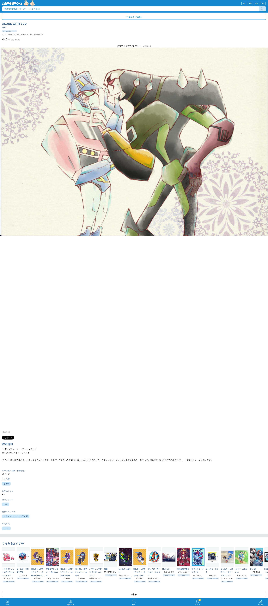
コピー (6, 528)
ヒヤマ (6, 484)
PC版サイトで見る (134, 17)
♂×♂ (5, 504)
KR (256, 3)
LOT (4, 27)
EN (244, 3)
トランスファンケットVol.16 (15, 516)
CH (250, 3)
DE (263, 3)
